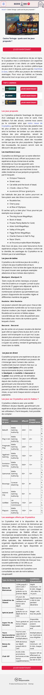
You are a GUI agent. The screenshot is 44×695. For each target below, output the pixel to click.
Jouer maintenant (22, 49)
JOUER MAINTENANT (28, 89)
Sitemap (30, 684)
